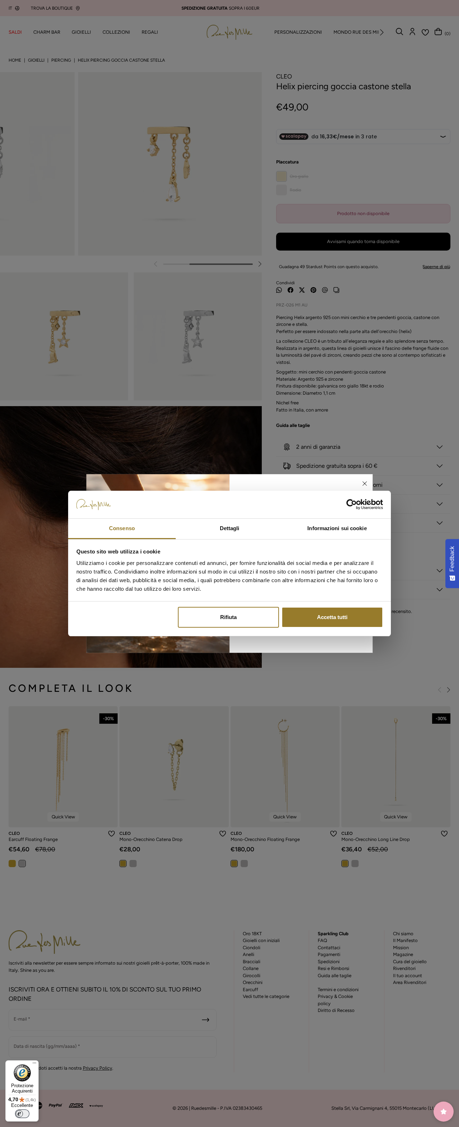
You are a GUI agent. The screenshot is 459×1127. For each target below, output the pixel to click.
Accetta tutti (332, 617)
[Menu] (34, 1064)
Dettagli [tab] (230, 528)
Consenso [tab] (122, 528)
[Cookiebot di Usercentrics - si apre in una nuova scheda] (351, 504)
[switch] (22, 1113)
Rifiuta (228, 617)
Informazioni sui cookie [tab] (336, 528)
